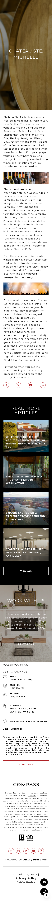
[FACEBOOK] (11, 851)
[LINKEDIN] (26, 851)
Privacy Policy (14, 754)
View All (26, 571)
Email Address (13, 729)
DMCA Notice (26, 882)
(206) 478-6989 (18, 696)
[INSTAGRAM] (18, 851)
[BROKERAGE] (41, 851)
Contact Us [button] (26, 644)
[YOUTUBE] (33, 851)
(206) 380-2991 (17, 688)
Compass (32, 795)
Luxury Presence (35, 859)
